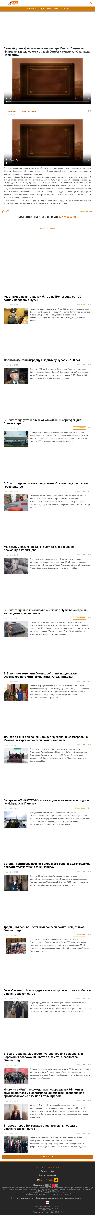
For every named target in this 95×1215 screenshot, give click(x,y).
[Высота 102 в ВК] (46, 1185)
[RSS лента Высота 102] (56, 1185)
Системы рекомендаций (47, 1175)
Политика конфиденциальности (22, 1198)
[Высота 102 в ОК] (49, 1185)
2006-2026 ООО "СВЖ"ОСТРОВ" (47, 1167)
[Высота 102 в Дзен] (53, 1185)
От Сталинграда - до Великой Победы (20, 111)
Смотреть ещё (48, 1157)
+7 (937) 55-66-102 (67, 217)
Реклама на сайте (47, 1171)
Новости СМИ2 (47, 229)
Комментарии (86, 212)
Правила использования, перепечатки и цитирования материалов (59, 1198)
